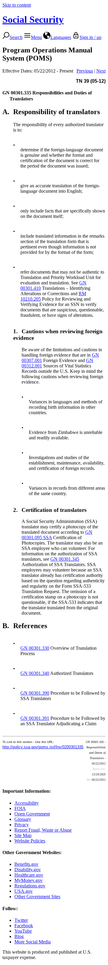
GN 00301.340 (34, 673)
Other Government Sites (37, 896)
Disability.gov (27, 869)
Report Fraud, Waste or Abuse (43, 830)
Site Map (23, 835)
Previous (84, 70)
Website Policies (29, 840)
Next (101, 70)
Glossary (22, 819)
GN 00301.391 (34, 718)
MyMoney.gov (28, 880)
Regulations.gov (29, 885)
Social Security (33, 19)
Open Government (32, 813)
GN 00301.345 (64, 559)
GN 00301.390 (34, 693)
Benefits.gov (26, 864)
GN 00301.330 (34, 648)
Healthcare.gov (28, 874)
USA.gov (23, 891)
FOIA (20, 808)
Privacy (21, 824)
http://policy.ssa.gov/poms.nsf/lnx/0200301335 (42, 747)
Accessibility (26, 803)
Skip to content (16, 4)
